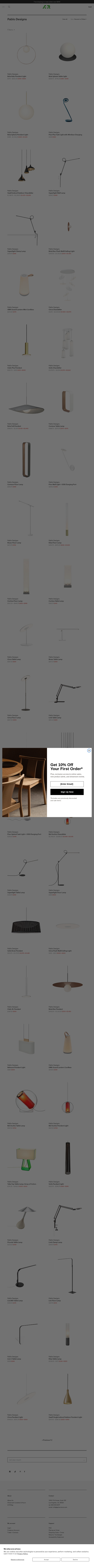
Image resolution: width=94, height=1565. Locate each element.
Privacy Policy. (22, 1554)
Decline (75, 1559)
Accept (46, 1559)
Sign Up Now (67, 792)
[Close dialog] (89, 750)
